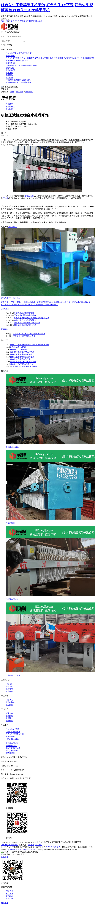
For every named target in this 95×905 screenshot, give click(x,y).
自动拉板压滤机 (12, 751)
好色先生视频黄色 (27, 58)
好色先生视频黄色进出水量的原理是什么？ (31, 318)
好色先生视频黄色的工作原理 (22, 352)
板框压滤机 (29, 196)
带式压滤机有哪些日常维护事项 (27, 323)
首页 (12, 92)
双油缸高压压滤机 (13, 675)
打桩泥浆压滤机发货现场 (24, 313)
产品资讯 (9, 78)
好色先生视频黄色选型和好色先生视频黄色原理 (29, 345)
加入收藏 (4, 21)
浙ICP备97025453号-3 (9, 845)
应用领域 (25, 65)
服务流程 (9, 716)
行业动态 (9, 80)
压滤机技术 (18, 80)
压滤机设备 (10, 68)
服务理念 (9, 718)
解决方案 (9, 713)
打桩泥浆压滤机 (69, 58)
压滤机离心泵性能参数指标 (25, 315)
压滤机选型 (10, 70)
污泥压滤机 (58, 58)
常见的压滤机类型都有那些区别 (24, 367)
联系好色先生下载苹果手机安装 (22, 21)
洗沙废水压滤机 (83, 58)
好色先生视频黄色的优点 (20, 359)
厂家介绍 (9, 65)
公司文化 (17, 65)
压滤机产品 (10, 56)
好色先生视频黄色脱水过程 (25, 325)
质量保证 (9, 721)
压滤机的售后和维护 (18, 347)
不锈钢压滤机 (11, 746)
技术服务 (33, 65)
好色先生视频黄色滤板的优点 (22, 354)
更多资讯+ (12, 227)
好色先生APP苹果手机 (44, 58)
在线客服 (4, 857)
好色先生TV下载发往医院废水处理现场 (29, 334)
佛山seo (31, 845)
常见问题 (27, 80)
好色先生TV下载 (12, 58)
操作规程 (9, 73)
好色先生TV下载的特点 (19, 350)
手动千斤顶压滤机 (20, 61)
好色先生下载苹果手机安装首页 (19, 53)
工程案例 (9, 75)
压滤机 (5, 198)
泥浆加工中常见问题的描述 (24, 336)
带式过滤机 (10, 753)
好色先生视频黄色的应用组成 (22, 357)
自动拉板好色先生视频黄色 (25, 320)
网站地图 (38, 21)
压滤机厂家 (10, 63)
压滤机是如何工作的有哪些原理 (23, 362)
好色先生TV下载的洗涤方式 (21, 364)
